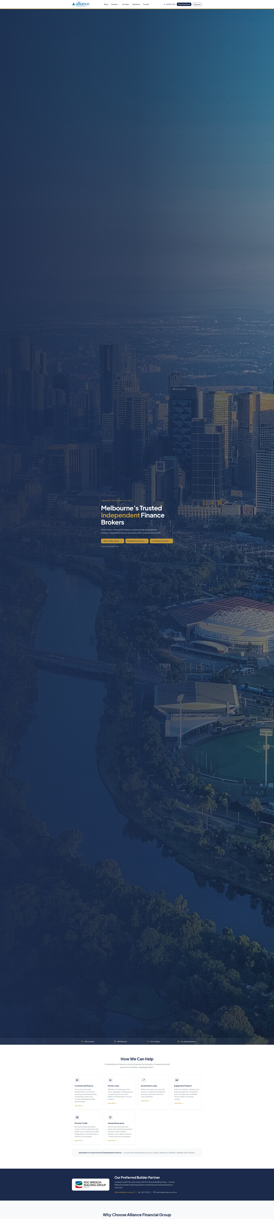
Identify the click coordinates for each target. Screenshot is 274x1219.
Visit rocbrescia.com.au (124, 1192)
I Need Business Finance (135, 541)
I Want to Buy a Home (111, 541)
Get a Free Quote (184, 4)
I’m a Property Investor (160, 541)
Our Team (125, 4)
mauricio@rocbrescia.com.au (166, 1192)
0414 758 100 (145, 1192)
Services (114, 4)
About (106, 4)
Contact (146, 4)
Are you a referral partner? (110, 546)
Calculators (136, 4)
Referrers (197, 4)
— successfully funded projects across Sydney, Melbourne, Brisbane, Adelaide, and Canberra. (137, 1152)
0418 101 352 (171, 4)
